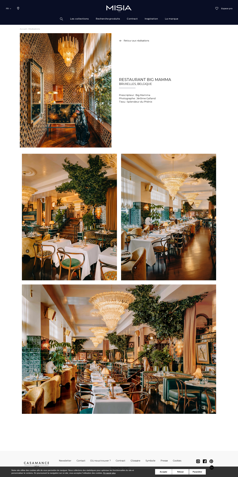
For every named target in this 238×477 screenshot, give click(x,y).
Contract (120, 460)
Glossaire (135, 460)
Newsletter (65, 460)
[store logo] (119, 8)
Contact (81, 460)
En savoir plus (109, 473)
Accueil (23, 29)
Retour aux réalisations (136, 40)
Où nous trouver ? (100, 460)
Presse (164, 460)
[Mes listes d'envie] (216, 8)
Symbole (150, 460)
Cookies (177, 460)
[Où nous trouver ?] (18, 8)
